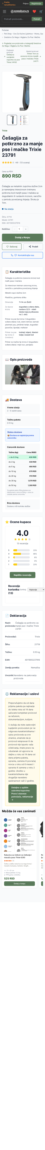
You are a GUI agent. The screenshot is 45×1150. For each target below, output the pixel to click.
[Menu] (4, 11)
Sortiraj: (23, 589)
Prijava (25, 3)
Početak (5, 30)
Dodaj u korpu (19, 883)
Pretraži (37, 19)
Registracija (36, 3)
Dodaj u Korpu (22, 237)
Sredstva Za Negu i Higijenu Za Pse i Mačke (22, 37)
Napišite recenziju (22, 575)
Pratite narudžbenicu (9, 3)
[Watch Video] (22, 374)
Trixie (4, 130)
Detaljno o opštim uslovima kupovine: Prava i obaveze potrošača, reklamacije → (22, 793)
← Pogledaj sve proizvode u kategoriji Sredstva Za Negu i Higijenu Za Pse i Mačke (21, 44)
